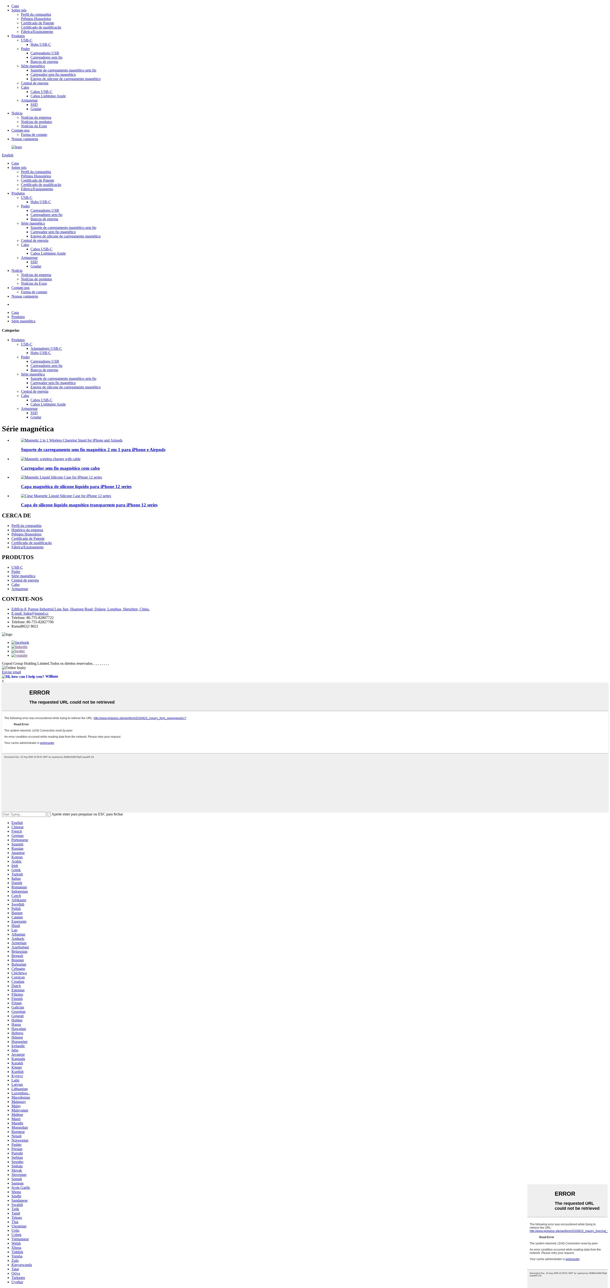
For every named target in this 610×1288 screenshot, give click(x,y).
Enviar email (11, 672)
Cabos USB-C (41, 92)
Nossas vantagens (24, 139)
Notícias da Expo (34, 126)
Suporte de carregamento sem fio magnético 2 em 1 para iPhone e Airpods (93, 449)
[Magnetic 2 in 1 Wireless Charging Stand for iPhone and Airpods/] (71, 440)
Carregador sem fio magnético (53, 74)
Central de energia (34, 83)
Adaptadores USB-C (46, 348)
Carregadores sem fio (46, 57)
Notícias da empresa (36, 117)
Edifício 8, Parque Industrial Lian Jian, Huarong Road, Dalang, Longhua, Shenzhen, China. (80, 609)
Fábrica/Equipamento (37, 32)
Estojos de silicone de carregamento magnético (65, 79)
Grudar (35, 109)
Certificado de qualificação (41, 27)
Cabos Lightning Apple (48, 96)
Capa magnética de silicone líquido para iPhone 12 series (76, 486)
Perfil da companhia (36, 14)
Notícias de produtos (36, 122)
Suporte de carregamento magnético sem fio (63, 70)
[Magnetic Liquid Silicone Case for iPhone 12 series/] (61, 477)
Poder (25, 49)
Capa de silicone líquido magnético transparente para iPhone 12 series (89, 504)
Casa (15, 6)
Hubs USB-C (40, 44)
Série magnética (33, 66)
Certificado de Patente (37, 23)
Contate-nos (20, 130)
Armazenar (29, 100)
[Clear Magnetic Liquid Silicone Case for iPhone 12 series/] (66, 496)
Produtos (18, 36)
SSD (34, 105)
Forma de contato (34, 135)
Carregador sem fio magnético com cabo (60, 468)
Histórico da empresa (27, 530)
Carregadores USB (44, 53)
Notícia (16, 113)
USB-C (26, 40)
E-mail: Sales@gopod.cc (30, 613)
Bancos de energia (44, 62)
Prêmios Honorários (36, 19)
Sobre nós (18, 10)
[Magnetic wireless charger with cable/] (51, 459)
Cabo (25, 87)
